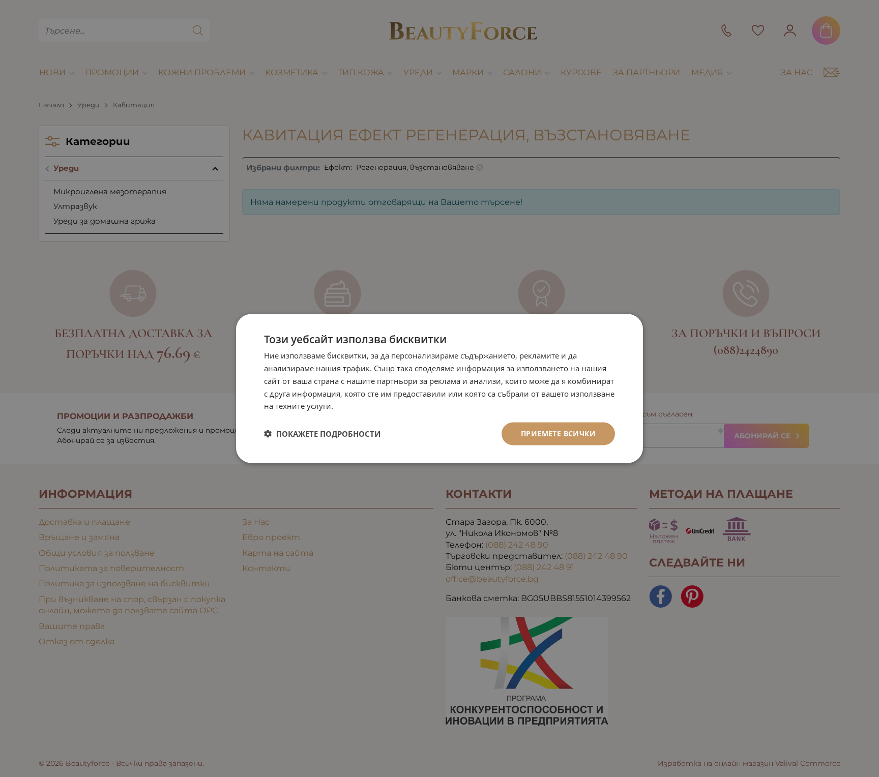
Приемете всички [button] (558, 433)
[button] (322, 433)
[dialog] (439, 388)
